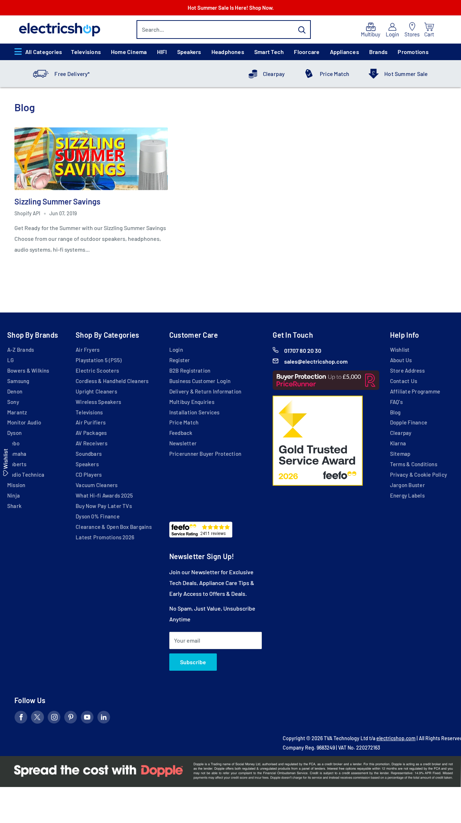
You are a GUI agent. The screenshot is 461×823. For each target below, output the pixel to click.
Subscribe (193, 661)
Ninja (13, 495)
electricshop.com (396, 738)
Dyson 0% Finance (98, 516)
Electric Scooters (97, 370)
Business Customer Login (199, 381)
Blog (395, 412)
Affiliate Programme (415, 391)
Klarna (398, 443)
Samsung (18, 381)
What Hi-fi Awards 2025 (104, 495)
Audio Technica (25, 474)
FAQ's (396, 402)
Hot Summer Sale (406, 74)
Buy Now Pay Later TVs (104, 506)
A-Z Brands (20, 349)
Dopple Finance (408, 422)
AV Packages (91, 433)
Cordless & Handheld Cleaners (112, 381)
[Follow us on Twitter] (37, 719)
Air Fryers (87, 349)
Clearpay (274, 74)
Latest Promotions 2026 (105, 537)
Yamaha (16, 453)
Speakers (189, 51)
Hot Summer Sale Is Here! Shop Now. (231, 7)
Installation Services (194, 412)
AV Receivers (91, 443)
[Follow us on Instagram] (54, 719)
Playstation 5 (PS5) (98, 360)
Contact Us (403, 381)
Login (176, 349)
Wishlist (400, 349)
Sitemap (400, 453)
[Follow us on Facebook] (20, 719)
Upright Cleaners (96, 391)
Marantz (17, 412)
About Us (401, 360)
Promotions (413, 51)
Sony (13, 402)
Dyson (14, 433)
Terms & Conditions (413, 464)
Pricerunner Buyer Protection (205, 453)
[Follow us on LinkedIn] (103, 719)
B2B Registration (190, 370)
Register (179, 360)
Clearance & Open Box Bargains (114, 526)
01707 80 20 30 (302, 350)
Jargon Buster (407, 485)
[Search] (302, 29)
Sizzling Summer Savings (57, 201)
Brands (378, 51)
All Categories (43, 51)
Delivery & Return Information (205, 391)
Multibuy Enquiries (191, 402)
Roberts (17, 464)
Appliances (344, 51)
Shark (14, 506)
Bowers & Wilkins (28, 370)
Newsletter (183, 443)
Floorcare (306, 51)
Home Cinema (129, 51)
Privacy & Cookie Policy (418, 474)
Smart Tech (269, 51)
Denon (14, 391)
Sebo (13, 443)
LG (10, 360)
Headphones (227, 51)
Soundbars (89, 453)
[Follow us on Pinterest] (70, 719)
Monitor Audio (24, 422)
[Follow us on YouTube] (87, 719)
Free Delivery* (72, 74)
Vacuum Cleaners (96, 485)
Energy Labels (407, 495)
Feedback (181, 433)
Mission (16, 485)
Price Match (334, 74)
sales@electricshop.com (316, 361)
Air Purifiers (91, 422)
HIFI (162, 51)
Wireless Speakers (98, 402)
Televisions (86, 51)
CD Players (89, 474)
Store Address (407, 370)
